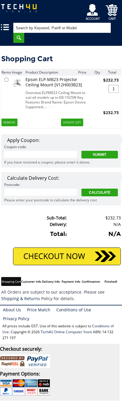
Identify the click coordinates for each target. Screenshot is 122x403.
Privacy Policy (16, 318)
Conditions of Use (73, 310)
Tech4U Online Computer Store (66, 331)
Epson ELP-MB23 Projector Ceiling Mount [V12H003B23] (53, 82)
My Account (93, 10)
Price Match (38, 310)
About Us (12, 310)
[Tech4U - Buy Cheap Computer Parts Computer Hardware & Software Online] (22, 10)
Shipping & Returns (20, 298)
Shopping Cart (111, 10)
